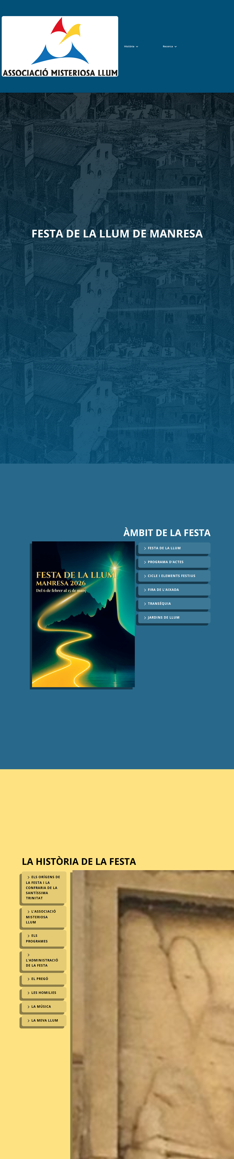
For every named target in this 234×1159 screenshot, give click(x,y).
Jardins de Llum (161, 617)
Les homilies (41, 992)
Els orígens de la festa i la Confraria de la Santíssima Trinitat (43, 887)
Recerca (170, 47)
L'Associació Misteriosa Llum (41, 916)
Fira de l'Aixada (160, 589)
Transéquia (156, 603)
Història (131, 47)
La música (38, 1006)
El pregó (37, 979)
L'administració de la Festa (42, 959)
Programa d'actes (163, 562)
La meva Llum (42, 1020)
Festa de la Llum (161, 548)
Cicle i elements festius (168, 576)
